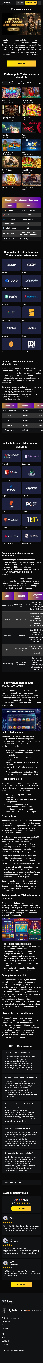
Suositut (5, 83)
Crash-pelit (23, 82)
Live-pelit (13, 82)
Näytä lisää (21, 1284)
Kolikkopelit (34, 83)
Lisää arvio (21, 1208)
